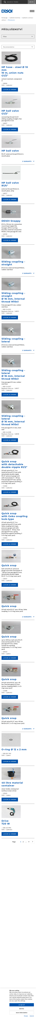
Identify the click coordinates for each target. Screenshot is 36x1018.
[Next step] (32, 842)
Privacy (26, 1015)
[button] (15, 2)
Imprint (32, 1015)
